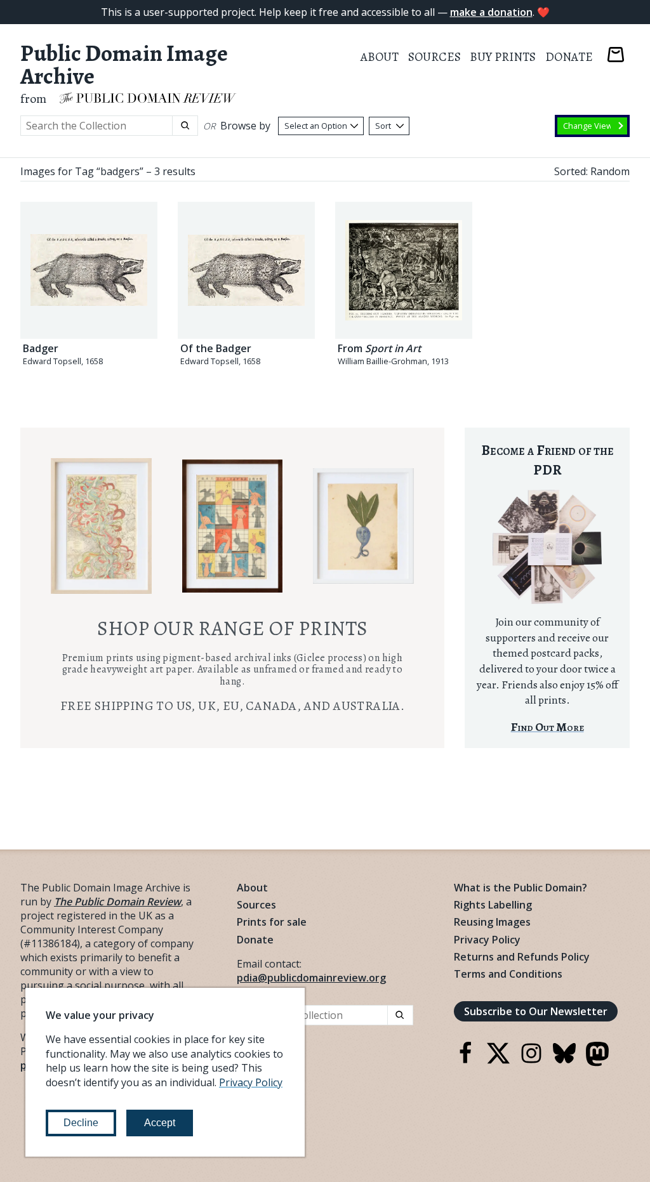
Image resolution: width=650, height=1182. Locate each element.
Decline (80, 1122)
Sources (434, 56)
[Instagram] (531, 1061)
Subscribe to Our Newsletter (535, 1011)
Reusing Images (492, 922)
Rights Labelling (493, 905)
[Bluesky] (564, 1061)
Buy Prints (503, 56)
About (380, 56)
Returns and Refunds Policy (522, 957)
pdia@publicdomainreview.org (311, 978)
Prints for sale (272, 922)
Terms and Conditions (508, 974)
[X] (498, 1061)
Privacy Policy (487, 940)
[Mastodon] (597, 1063)
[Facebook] (465, 1061)
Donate (569, 56)
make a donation (491, 12)
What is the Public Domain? (520, 888)
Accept (159, 1122)
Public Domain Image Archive (124, 65)
